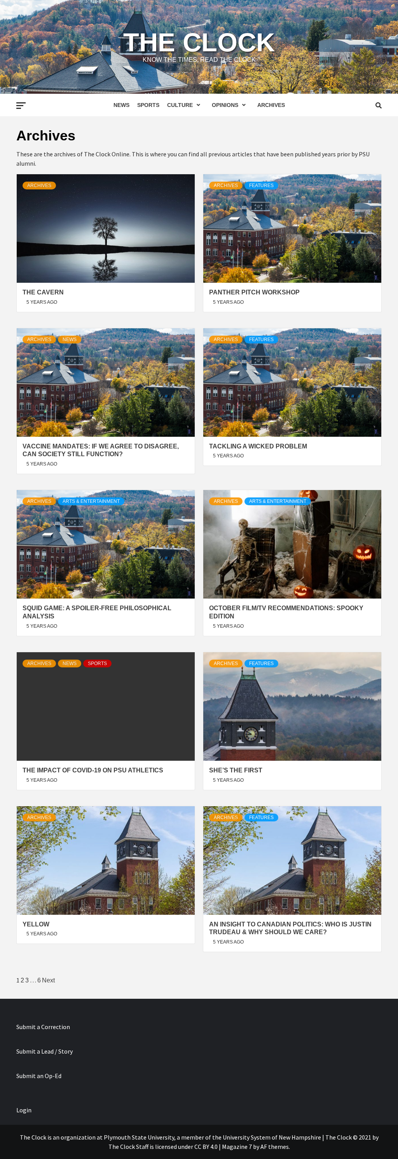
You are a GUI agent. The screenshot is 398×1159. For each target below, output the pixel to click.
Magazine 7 (237, 1146)
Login (23, 1110)
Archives (271, 105)
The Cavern (43, 292)
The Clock (199, 42)
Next (48, 980)
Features (261, 185)
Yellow (36, 924)
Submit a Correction (43, 1027)
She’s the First (235, 770)
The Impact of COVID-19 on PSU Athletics (93, 770)
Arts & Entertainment (91, 501)
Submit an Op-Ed (38, 1076)
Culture (180, 105)
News (121, 105)
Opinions (225, 105)
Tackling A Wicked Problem (258, 446)
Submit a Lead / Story (44, 1051)
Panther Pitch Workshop (254, 292)
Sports (148, 105)
